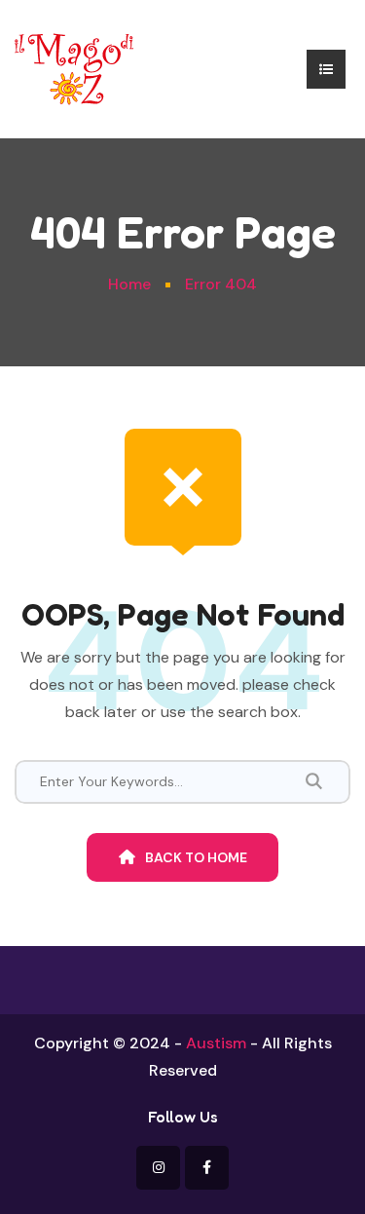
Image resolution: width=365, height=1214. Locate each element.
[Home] (74, 67)
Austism (216, 1043)
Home (129, 284)
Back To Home (196, 857)
